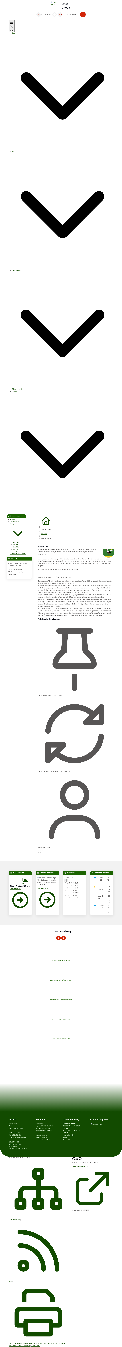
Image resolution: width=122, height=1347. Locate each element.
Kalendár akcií (14, 521)
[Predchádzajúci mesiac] (65, 880)
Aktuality (44, 534)
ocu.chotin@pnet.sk (20, 1137)
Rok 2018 (16, 542)
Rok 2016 (16, 547)
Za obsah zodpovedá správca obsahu (45, 1343)
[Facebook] (54, 14)
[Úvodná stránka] (46, 521)
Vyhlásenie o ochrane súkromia (19, 1346)
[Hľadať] (83, 14)
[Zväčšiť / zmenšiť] (42, 850)
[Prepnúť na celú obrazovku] (40, 850)
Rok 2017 (16, 544)
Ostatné (15, 551)
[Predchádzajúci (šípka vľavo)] (38, 852)
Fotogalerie (13, 524)
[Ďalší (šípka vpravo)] (40, 852)
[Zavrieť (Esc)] (38, 850)
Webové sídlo (35, 1346)
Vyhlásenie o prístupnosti (23, 1343)
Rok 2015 (16, 549)
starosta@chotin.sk (46, 1130)
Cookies (62, 1343)
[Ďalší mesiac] (67, 880)
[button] (60, 14)
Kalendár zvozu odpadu (18, 554)
